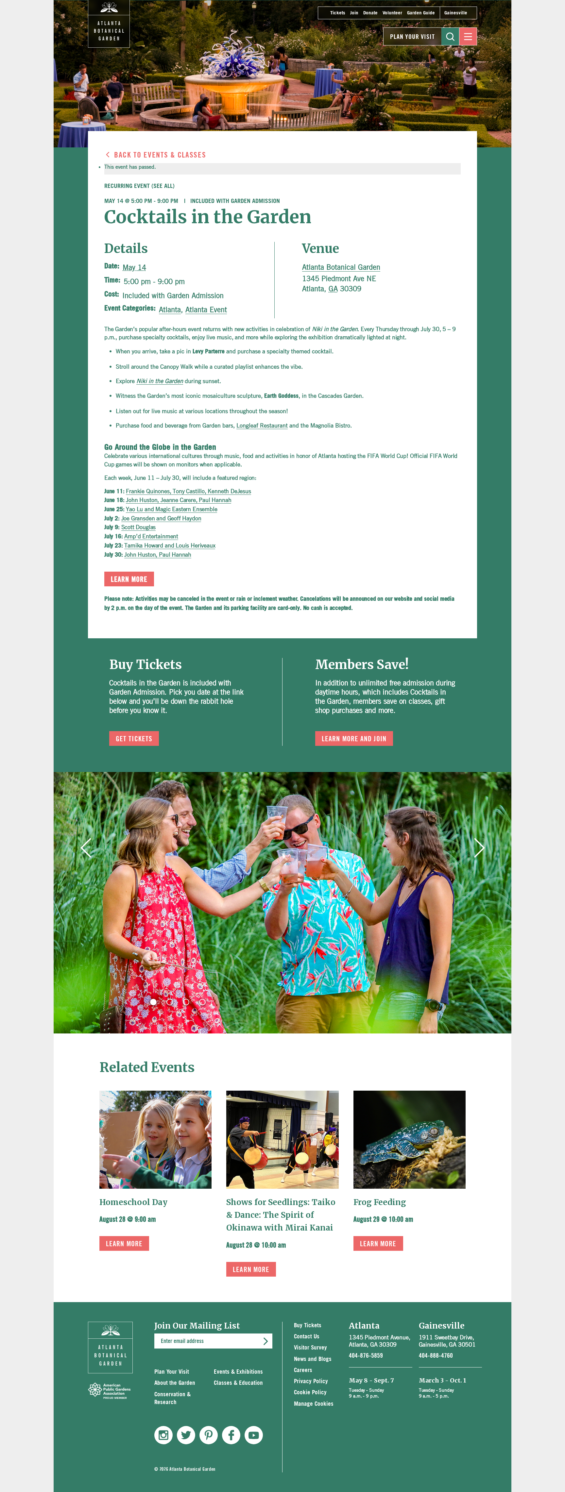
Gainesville (455, 12)
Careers (303, 1370)
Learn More (124, 1244)
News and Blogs (313, 1359)
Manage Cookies (314, 1404)
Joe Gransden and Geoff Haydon (161, 518)
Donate (370, 12)
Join (354, 12)
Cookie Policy (310, 1392)
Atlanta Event (206, 309)
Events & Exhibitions (238, 1372)
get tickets (134, 739)
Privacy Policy (311, 1381)
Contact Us (306, 1336)
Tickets (337, 12)
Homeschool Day (133, 1202)
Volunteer (392, 12)
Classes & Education (238, 1383)
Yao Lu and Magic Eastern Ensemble (171, 508)
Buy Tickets (307, 1325)
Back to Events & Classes (160, 155)
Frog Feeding (379, 1202)
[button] (153, 1002)
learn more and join (354, 739)
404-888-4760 (436, 1355)
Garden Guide (421, 12)
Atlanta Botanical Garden (341, 267)
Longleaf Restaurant (262, 425)
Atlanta (170, 309)
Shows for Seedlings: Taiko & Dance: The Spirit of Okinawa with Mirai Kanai (280, 1215)
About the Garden (174, 1383)
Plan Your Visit (412, 37)
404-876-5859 (366, 1355)
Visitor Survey (310, 1347)
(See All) (163, 186)
